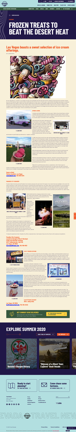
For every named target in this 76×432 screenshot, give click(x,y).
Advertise (58, 8)
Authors (29, 404)
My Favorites (71, 1)
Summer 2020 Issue (15, 15)
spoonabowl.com (11, 176)
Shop (45, 1)
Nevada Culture (41, 400)
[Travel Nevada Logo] (4, 3)
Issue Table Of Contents (44, 334)
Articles (42, 8)
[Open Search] (39, 1)
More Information (56, 430)
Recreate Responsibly (59, 1)
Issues (37, 8)
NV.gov (39, 398)
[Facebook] (7, 404)
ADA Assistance (66, 427)
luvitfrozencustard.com (12, 305)
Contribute (52, 8)
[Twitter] (9, 404)
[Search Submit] (69, 396)
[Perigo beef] (61, 227)
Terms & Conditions (55, 427)
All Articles (62, 334)
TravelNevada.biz (42, 402)
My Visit (50, 1)
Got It (68, 430)
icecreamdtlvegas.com (12, 245)
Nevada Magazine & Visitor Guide (9, 8)
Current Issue (31, 8)
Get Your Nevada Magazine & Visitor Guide (55, 314)
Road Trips (56, 5)
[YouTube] (16, 404)
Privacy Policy (44, 427)
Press (28, 396)
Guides (28, 398)
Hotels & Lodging (41, 5)
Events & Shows (71, 5)
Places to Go (63, 5)
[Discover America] (63, 403)
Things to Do (49, 5)
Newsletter (29, 400)
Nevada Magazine (31, 402)
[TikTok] (18, 404)
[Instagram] (11, 404)
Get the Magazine (66, 8)
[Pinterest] (14, 404)
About (47, 8)
